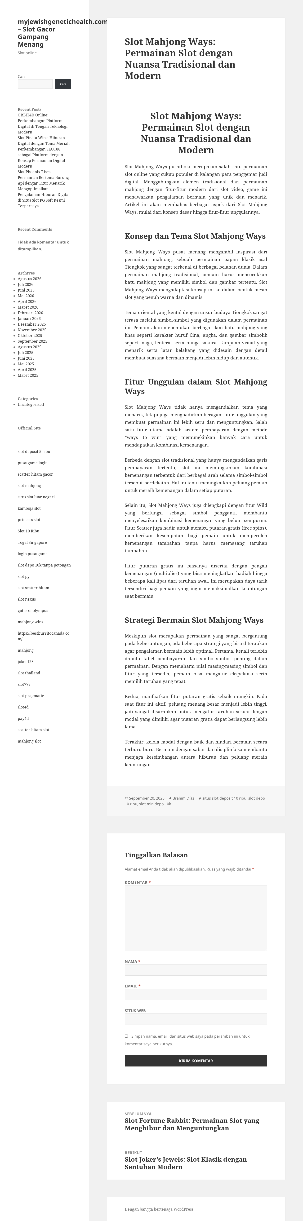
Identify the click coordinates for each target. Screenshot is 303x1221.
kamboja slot (29, 508)
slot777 (24, 684)
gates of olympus (33, 610)
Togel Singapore (32, 542)
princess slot (29, 519)
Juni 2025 (26, 358)
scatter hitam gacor (35, 474)
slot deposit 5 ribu (34, 451)
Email (133, 986)
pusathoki (179, 167)
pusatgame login (33, 462)
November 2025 (32, 329)
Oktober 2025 (30, 335)
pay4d (23, 718)
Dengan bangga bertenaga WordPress (159, 1209)
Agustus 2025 (29, 346)
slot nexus (27, 599)
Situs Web (135, 1010)
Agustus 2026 (29, 278)
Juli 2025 (25, 352)
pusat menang (189, 252)
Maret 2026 (28, 307)
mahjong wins (30, 621)
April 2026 (27, 301)
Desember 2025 (32, 324)
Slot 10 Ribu (28, 531)
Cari (21, 76)
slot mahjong (29, 485)
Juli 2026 (25, 284)
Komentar (138, 882)
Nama (133, 961)
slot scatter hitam (33, 587)
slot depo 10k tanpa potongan (44, 565)
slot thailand (29, 673)
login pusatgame (33, 553)
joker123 (26, 661)
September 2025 (32, 341)
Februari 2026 (30, 312)
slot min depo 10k (155, 803)
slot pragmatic (31, 695)
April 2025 (27, 369)
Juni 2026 (26, 290)
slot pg (24, 576)
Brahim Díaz (183, 798)
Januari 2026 (29, 318)
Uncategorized (31, 404)
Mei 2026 (26, 295)
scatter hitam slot (33, 729)
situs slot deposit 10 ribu (224, 798)
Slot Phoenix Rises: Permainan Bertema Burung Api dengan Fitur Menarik (43, 177)
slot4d (23, 707)
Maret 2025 (28, 375)
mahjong (26, 650)
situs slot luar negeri (36, 497)
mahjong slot (29, 741)
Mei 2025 (26, 364)
